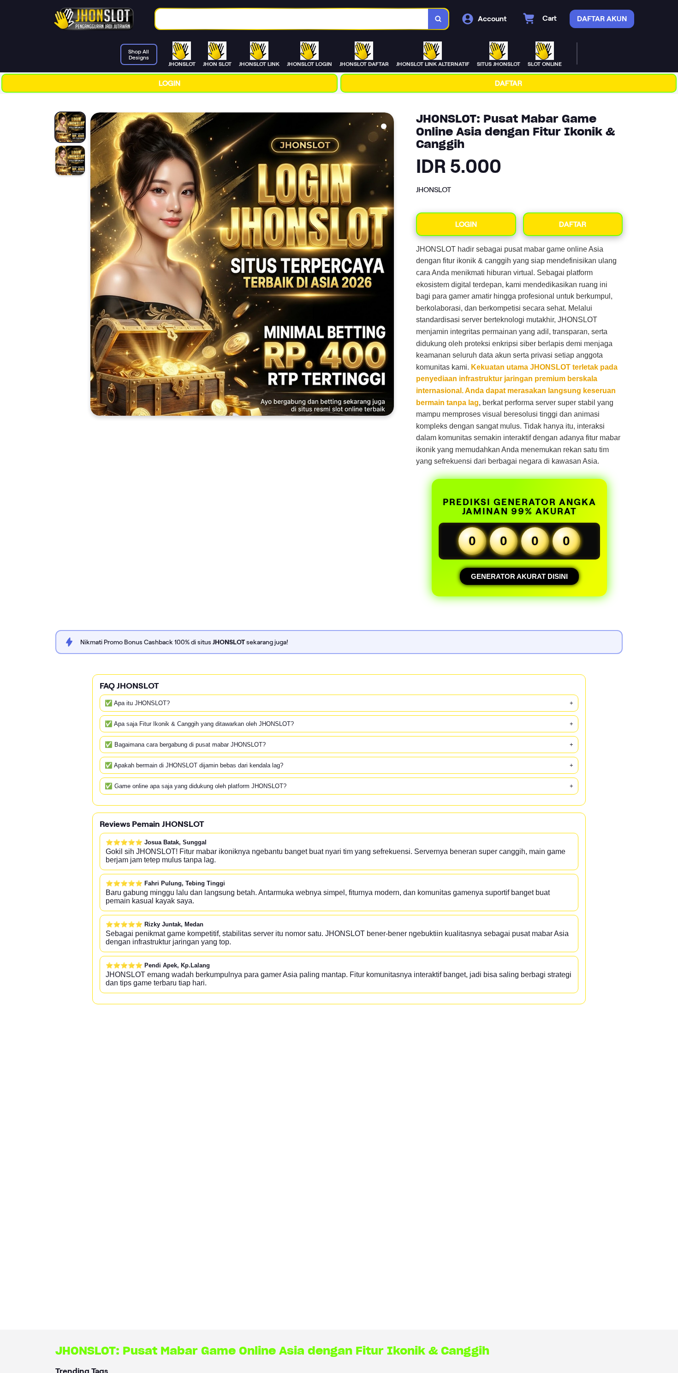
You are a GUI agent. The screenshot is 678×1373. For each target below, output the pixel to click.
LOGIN (169, 83)
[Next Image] (386, 265)
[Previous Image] (97, 265)
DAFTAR (508, 83)
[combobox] (291, 19)
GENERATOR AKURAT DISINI (519, 576)
